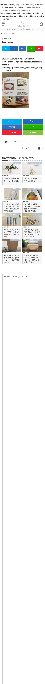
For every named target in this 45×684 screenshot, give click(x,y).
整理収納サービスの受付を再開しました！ (23, 29)
